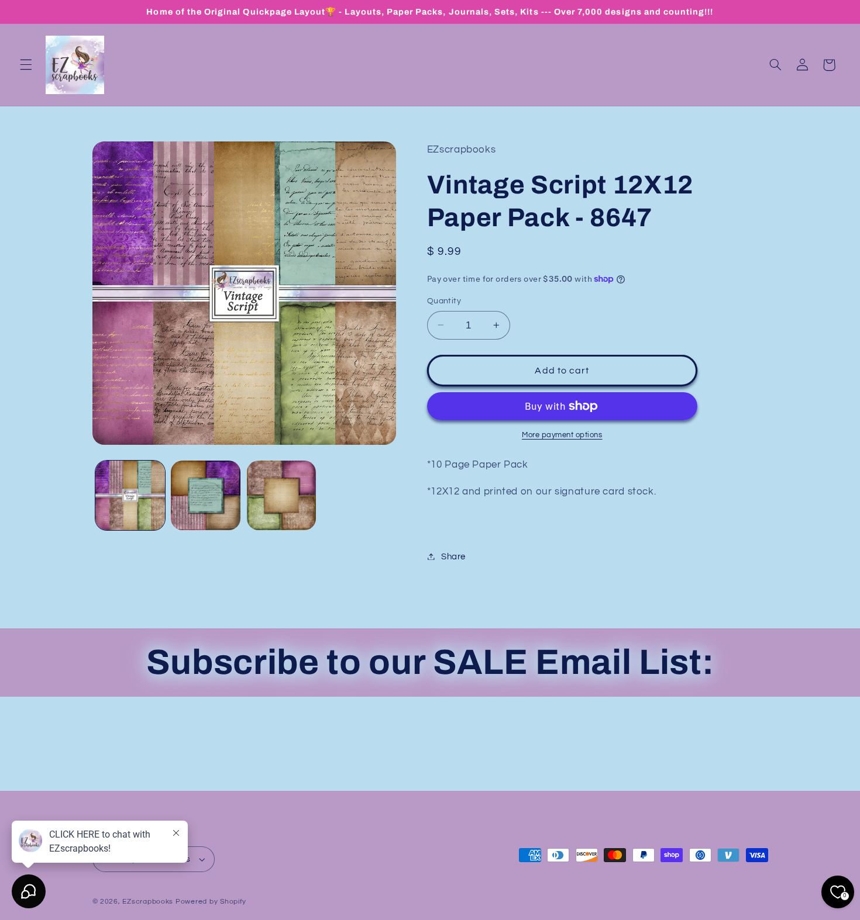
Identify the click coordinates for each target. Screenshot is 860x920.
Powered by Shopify (211, 901)
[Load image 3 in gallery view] (282, 495)
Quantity (444, 301)
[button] (25, 64)
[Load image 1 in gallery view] (130, 495)
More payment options (562, 434)
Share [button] (453, 556)
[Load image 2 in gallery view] (205, 495)
